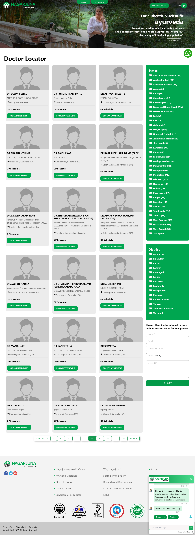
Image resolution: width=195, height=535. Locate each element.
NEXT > (133, 438)
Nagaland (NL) (160, 184)
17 (116, 438)
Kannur (157, 268)
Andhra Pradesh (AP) (163, 80)
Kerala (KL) (158, 152)
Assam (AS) (158, 89)
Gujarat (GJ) (159, 125)
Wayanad (158, 313)
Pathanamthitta (161, 299)
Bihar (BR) (158, 93)
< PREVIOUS (41, 438)
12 (76, 438)
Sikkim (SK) (159, 206)
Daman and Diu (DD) (163, 111)
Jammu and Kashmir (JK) (165, 138)
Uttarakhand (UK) (162, 224)
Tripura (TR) (159, 215)
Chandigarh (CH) (161, 98)
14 (92, 438)
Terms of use (9, 527)
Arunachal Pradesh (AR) (165, 84)
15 (100, 438)
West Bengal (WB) (162, 229)
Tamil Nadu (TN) (161, 211)
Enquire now (159, 5)
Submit (168, 383)
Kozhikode (158, 286)
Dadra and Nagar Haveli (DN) (168, 107)
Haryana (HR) (160, 129)
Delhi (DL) (158, 116)
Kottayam (158, 281)
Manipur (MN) (160, 170)
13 (84, 438)
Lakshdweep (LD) (161, 157)
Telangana (158, 233)
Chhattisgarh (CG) (162, 102)
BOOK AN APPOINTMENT (19, 116)
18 (123, 438)
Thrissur (157, 304)
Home (83, 2)
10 (61, 438)
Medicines (99, 2)
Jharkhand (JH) (160, 143)
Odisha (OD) (159, 188)
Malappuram (159, 290)
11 (69, 438)
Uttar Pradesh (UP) (162, 220)
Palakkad (157, 295)
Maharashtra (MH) (162, 166)
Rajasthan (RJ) (160, 202)
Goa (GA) (157, 120)
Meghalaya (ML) (161, 175)
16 (108, 438)
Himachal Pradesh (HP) (165, 134)
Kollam (156, 277)
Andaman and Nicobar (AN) (167, 75)
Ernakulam (158, 259)
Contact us (33, 527)
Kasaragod (158, 272)
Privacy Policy (22, 527)
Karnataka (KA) (160, 148)
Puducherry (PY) (161, 193)
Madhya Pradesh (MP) (164, 161)
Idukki (156, 263)
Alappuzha (158, 254)
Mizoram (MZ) (160, 179)
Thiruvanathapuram (163, 308)
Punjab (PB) (159, 197)
